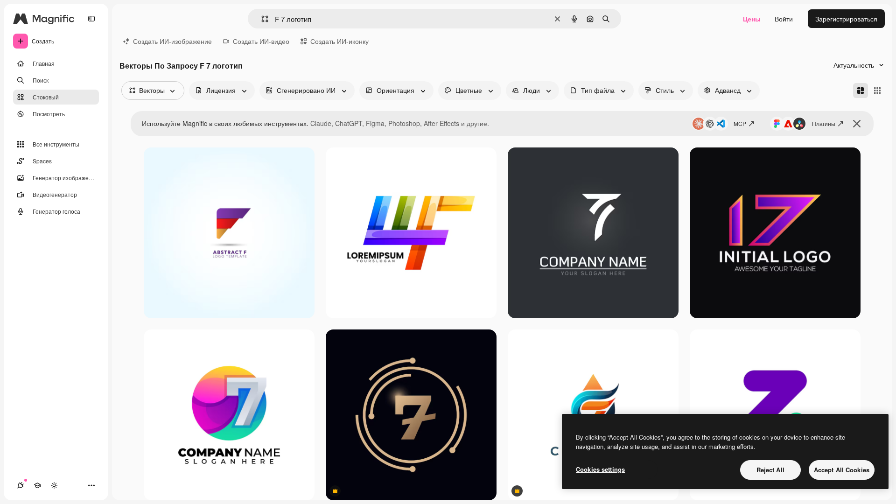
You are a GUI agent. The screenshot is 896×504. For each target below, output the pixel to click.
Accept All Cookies (841, 469)
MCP (740, 123)
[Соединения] (20, 485)
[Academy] (37, 485)
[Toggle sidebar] (91, 18)
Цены (752, 18)
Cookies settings (600, 469)
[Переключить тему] (54, 485)
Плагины (823, 123)
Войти (784, 18)
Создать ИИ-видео (261, 41)
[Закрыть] (856, 123)
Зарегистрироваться (846, 18)
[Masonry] (860, 90)
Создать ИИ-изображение (172, 41)
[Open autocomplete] (261, 18)
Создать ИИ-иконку (339, 41)
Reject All (770, 469)
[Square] (877, 90)
